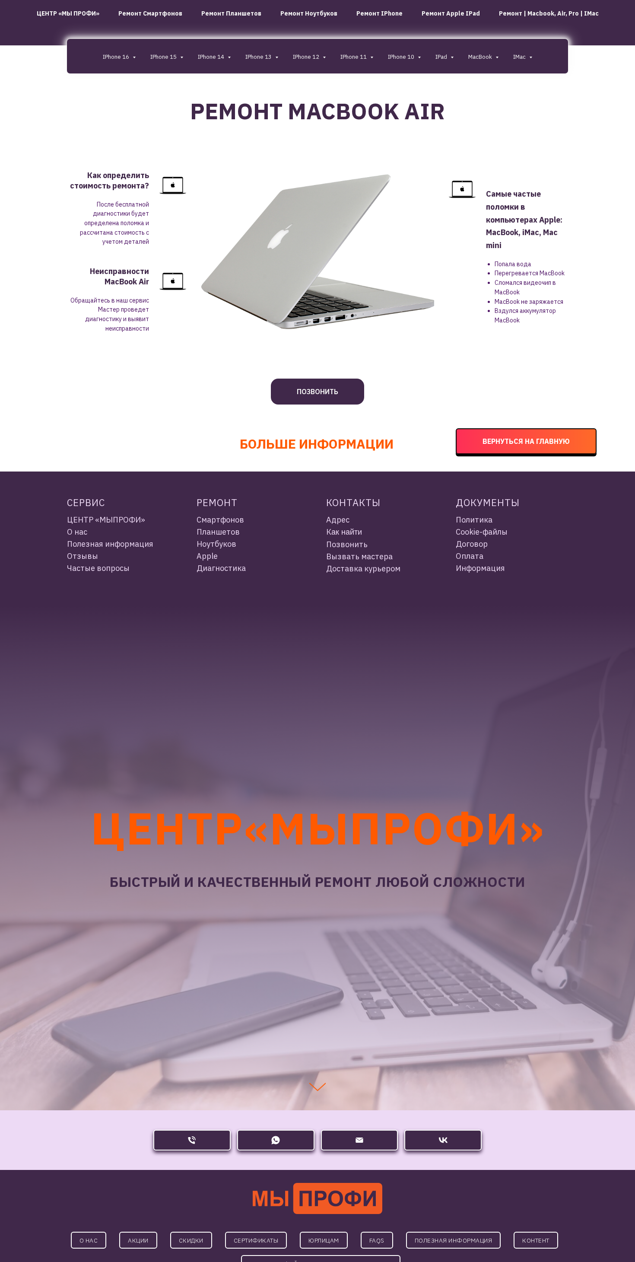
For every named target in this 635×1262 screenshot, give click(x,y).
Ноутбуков (216, 544)
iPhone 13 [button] (259, 57)
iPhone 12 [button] (307, 57)
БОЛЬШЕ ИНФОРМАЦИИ (317, 443)
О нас (77, 532)
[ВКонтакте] (443, 1140)
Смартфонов (220, 520)
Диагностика (221, 568)
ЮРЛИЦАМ (323, 1240)
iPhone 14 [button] (211, 57)
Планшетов (218, 532)
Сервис (86, 502)
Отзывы (82, 556)
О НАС (88, 1240)
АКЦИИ (138, 1240)
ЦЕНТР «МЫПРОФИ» (106, 520)
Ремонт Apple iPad (451, 13)
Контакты (353, 502)
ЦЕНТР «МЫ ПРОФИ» (68, 13)
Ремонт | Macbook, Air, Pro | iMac (549, 13)
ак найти (346, 532)
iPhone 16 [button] (116, 57)
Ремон (214, 502)
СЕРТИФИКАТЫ (256, 1240)
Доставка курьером (363, 569)
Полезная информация (110, 544)
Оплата (469, 556)
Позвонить (347, 544)
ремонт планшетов (231, 13)
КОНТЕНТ (535, 1240)
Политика (474, 520)
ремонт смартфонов (150, 13)
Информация (480, 568)
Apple (207, 556)
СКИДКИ (191, 1240)
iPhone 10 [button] (402, 57)
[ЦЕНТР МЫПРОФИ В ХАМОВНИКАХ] (192, 1140)
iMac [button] (520, 57)
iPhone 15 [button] (164, 57)
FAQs (376, 1240)
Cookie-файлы (482, 532)
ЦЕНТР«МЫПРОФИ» (317, 828)
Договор (472, 544)
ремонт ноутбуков (308, 13)
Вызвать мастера (359, 556)
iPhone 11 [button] (354, 57)
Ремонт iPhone (379, 13)
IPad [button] (441, 57)
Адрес (337, 520)
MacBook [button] (480, 57)
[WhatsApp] (275, 1140)
